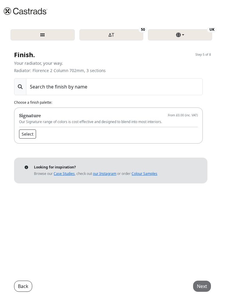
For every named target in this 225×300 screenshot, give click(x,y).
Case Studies (64, 173)
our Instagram (104, 173)
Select (27, 134)
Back (23, 286)
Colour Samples (144, 173)
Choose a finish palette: (33, 102)
